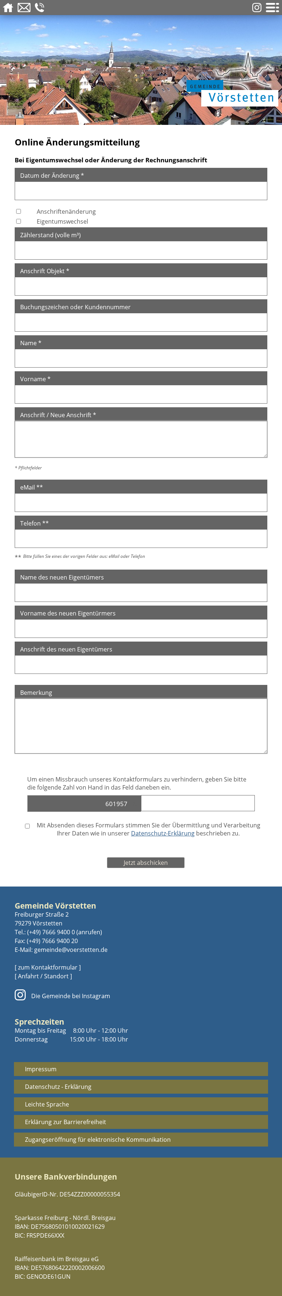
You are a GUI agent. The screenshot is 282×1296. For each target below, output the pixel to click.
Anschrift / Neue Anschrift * (58, 415)
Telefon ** (34, 523)
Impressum (41, 1069)
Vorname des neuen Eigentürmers (68, 613)
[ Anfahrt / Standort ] (43, 976)
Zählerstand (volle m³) (50, 235)
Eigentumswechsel (62, 221)
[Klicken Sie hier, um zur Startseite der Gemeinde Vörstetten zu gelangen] (231, 78)
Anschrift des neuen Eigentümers (66, 649)
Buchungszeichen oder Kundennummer (75, 307)
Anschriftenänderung (66, 211)
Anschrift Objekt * (44, 271)
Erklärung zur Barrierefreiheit (65, 1122)
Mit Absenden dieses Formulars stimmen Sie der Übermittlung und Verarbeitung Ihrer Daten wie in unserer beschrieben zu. (147, 829)
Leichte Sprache (47, 1104)
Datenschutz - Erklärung (58, 1087)
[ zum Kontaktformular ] (48, 967)
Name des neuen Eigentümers (62, 577)
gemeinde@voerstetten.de (71, 950)
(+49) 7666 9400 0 (51, 932)
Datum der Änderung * (52, 176)
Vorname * (35, 379)
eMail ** (31, 487)
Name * (30, 343)
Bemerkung (36, 693)
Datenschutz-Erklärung (163, 833)
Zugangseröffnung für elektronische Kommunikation (98, 1140)
